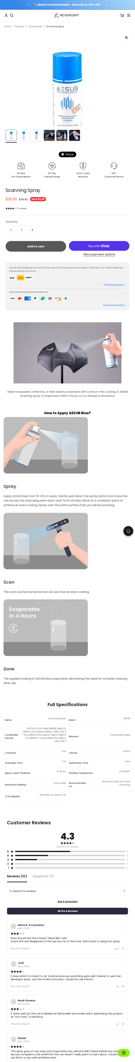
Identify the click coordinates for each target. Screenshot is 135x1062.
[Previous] (28, 4)
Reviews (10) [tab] (17, 876)
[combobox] (124, 890)
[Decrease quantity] (11, 230)
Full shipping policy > (115, 284)
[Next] (106, 4)
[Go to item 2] (24, 136)
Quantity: (12, 222)
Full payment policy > (114, 305)
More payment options (99, 254)
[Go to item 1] (11, 136)
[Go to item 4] (49, 136)
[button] (16, 209)
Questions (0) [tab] (43, 876)
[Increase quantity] (32, 230)
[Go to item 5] (62, 136)
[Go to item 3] (36, 136)
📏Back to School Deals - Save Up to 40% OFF (68, 5)
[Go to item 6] (74, 136)
